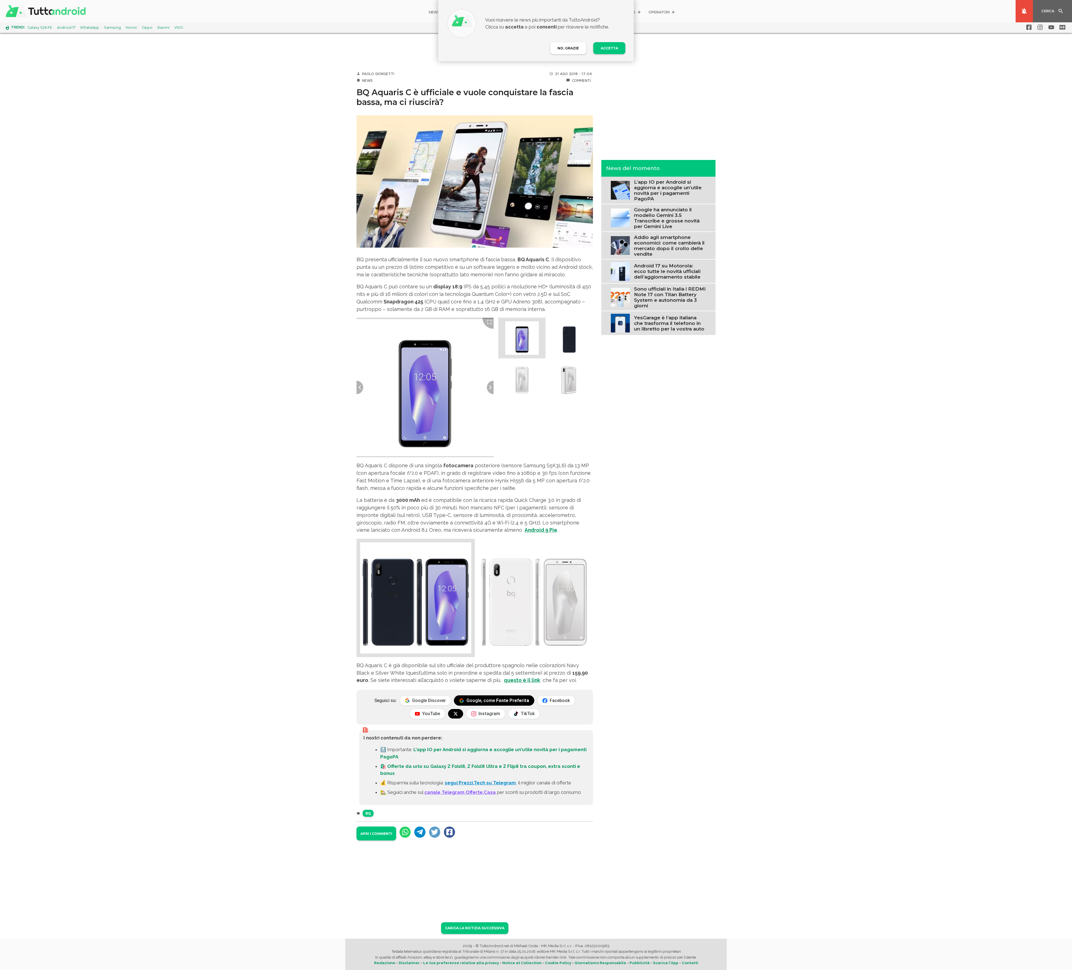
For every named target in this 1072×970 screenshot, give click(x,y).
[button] (662, 12)
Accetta (609, 48)
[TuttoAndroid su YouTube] (1050, 27)
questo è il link (522, 680)
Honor (131, 27)
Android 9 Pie (541, 530)
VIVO (178, 27)
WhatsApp (89, 27)
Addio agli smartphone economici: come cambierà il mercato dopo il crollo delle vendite (669, 245)
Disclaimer (409, 963)
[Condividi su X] (434, 832)
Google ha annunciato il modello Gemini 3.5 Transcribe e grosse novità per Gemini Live (667, 218)
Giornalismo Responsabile (600, 963)
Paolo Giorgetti (378, 73)
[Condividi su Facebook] (449, 832)
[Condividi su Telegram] (419, 832)
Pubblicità (640, 963)
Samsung (112, 27)
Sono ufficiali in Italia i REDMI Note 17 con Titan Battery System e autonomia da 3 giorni (670, 297)
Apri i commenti (376, 834)
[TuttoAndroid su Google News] (1061, 27)
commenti (581, 80)
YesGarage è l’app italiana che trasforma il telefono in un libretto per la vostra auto (669, 323)
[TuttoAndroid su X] (455, 713)
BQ (368, 813)
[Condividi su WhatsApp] (405, 832)
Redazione (384, 963)
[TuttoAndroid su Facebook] (1027, 27)
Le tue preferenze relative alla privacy (461, 963)
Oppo (147, 27)
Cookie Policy (558, 963)
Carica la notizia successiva (474, 928)
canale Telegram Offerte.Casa (460, 792)
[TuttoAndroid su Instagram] (1039, 27)
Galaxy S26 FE (39, 27)
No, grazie (568, 48)
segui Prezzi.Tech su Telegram (480, 782)
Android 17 (66, 27)
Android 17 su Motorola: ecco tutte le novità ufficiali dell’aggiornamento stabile (667, 271)
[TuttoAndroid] (47, 11)
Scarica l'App (665, 963)
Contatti (690, 963)
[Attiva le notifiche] (1024, 11)
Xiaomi (163, 27)
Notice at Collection (522, 963)
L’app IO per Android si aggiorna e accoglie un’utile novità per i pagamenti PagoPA (668, 190)
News (434, 12)
